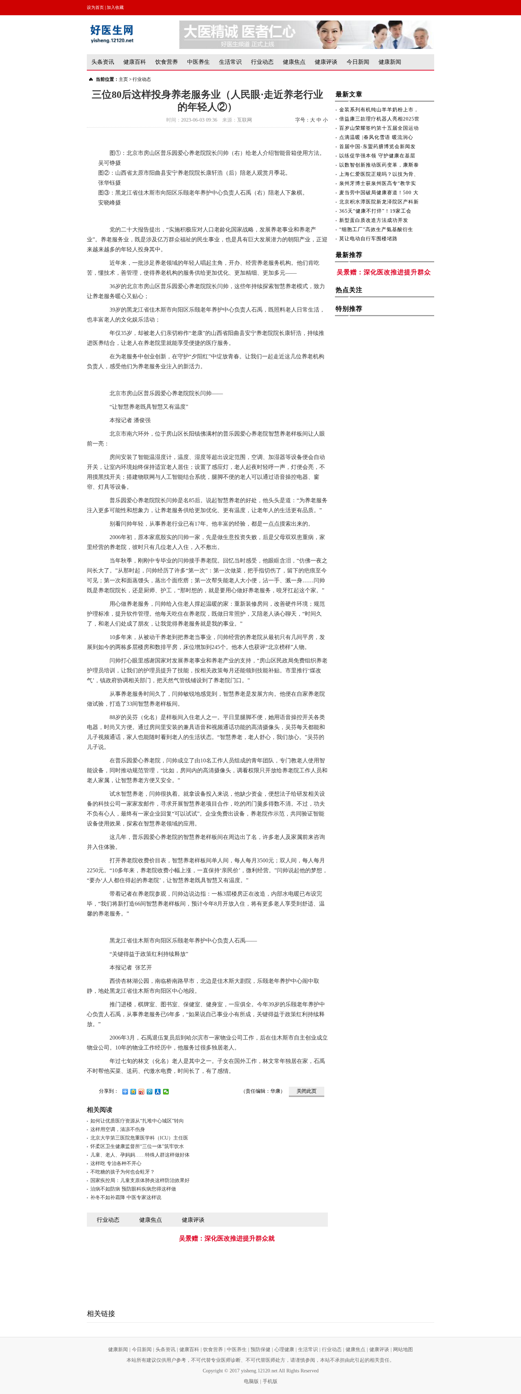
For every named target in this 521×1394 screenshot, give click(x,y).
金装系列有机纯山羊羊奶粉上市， (379, 109)
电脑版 (251, 1381)
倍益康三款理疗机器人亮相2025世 (379, 119)
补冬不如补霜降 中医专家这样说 (125, 1197)
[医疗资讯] (306, 24)
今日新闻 (358, 62)
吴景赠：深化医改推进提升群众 (384, 272)
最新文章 (349, 94)
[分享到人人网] (158, 1092)
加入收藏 (115, 7)
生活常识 (230, 62)
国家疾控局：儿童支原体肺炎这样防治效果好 (140, 1180)
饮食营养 (166, 62)
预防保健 (260, 1349)
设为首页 (95, 7)
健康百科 (134, 62)
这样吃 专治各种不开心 (115, 1163)
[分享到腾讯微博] (150, 1092)
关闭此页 (306, 1091)
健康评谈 (326, 62)
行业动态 (262, 62)
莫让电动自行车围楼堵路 (368, 238)
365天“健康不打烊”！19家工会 (375, 211)
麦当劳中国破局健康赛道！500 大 (379, 192)
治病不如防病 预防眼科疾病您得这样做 (133, 1189)
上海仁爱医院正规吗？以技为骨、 (379, 174)
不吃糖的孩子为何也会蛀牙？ (122, 1172)
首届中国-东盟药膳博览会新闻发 (377, 146)
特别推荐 (349, 308)
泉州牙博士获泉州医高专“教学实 (377, 183)
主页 (123, 79)
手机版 (270, 1381)
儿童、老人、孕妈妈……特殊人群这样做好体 (140, 1155)
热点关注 (349, 289)
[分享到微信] (166, 1092)
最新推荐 (349, 254)
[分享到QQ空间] (133, 1092)
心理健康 (284, 1349)
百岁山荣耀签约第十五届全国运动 (379, 128)
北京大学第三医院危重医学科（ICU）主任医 (139, 1138)
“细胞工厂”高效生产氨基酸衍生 (376, 229)
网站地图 (403, 1349)
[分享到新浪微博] (142, 1092)
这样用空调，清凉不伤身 (117, 1129)
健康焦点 (294, 62)
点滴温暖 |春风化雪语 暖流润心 (376, 137)
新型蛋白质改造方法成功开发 (373, 220)
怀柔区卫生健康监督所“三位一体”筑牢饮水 (137, 1146)
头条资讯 (102, 62)
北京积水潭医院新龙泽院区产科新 (379, 202)
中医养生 (198, 62)
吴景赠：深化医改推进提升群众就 (227, 1238)
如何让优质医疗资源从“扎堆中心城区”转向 (137, 1121)
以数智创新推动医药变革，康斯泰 (379, 165)
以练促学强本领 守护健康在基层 (377, 155)
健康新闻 (390, 62)
